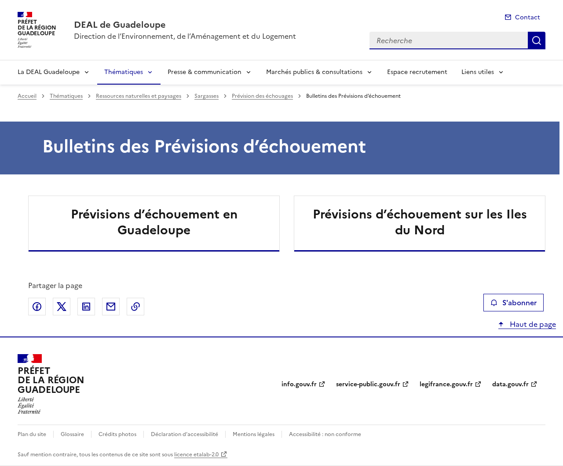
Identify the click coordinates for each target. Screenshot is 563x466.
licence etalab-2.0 (196, 455)
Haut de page (532, 324)
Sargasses (206, 96)
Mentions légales (253, 434)
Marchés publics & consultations (314, 72)
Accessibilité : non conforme (325, 434)
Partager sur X (61, 306)
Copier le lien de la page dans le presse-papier (135, 306)
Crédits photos (117, 434)
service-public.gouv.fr (368, 384)
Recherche (536, 40)
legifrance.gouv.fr (446, 384)
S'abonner (519, 302)
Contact (527, 17)
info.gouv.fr (299, 384)
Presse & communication (204, 72)
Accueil (27, 96)
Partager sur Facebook (37, 306)
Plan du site (32, 434)
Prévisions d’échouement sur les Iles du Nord (420, 222)
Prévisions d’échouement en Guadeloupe (154, 222)
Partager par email (111, 306)
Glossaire (72, 434)
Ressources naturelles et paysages (138, 96)
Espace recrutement (417, 72)
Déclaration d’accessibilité (184, 434)
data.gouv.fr (510, 384)
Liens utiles (477, 72)
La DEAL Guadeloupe (49, 72)
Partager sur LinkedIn (86, 306)
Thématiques (123, 72)
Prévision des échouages (262, 96)
